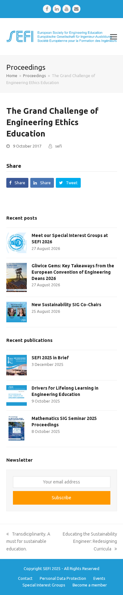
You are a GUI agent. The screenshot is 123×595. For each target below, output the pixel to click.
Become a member (90, 585)
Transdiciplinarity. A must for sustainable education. (28, 541)
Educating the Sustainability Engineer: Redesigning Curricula (90, 541)
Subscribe (61, 497)
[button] (113, 36)
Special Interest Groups (43, 585)
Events (99, 578)
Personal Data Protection (63, 578)
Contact (25, 578)
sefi (58, 146)
